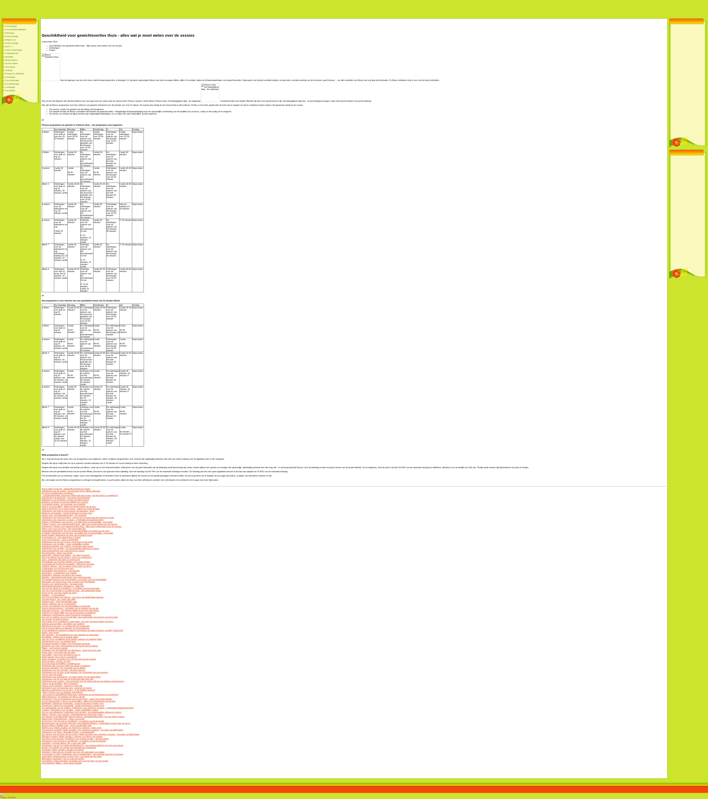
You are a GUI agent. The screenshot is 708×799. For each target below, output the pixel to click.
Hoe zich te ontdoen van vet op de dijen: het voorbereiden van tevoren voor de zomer (80, 617)
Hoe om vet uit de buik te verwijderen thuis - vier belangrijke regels (71, 590)
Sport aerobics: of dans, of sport (56, 661)
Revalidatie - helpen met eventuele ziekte (60, 637)
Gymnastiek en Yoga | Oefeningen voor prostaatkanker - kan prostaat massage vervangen (82, 754)
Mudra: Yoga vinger (50, 632)
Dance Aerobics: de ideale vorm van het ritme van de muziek (69, 659)
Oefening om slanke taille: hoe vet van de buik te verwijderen (69, 613)
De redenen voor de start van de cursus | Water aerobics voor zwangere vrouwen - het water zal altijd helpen (90, 734)
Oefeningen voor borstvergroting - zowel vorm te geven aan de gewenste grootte (78, 517)
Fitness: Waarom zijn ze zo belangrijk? (59, 604)
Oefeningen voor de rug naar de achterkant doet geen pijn (67, 679)
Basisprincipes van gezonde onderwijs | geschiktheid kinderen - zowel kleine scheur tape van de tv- (86, 723)
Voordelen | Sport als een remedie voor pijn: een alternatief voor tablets (73, 752)
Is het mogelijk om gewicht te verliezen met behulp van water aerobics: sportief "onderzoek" (82, 630)
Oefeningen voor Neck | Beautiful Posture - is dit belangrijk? (68, 732)
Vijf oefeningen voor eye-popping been (59, 641)
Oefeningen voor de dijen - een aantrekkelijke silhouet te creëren (70, 548)
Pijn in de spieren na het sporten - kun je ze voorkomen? (67, 557)
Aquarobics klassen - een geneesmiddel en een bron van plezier (70, 610)
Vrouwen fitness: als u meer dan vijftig (58, 599)
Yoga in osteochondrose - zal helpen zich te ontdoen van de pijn (70, 608)
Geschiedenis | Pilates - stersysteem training (62, 763)
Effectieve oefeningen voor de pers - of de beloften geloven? (68, 690)
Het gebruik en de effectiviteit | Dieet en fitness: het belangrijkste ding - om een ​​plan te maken (83, 717)
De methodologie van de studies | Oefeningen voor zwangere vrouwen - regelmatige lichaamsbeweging (88, 708)
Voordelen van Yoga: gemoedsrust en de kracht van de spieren (70, 646)
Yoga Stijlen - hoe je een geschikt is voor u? (61, 655)
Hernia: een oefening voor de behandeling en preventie (66, 606)
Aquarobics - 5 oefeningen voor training (59, 573)
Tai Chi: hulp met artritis (52, 674)
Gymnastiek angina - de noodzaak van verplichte (64, 504)
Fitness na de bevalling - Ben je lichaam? (60, 683)
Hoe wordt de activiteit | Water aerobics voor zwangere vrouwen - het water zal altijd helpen (82, 730)
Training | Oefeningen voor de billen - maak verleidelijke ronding (70, 710)
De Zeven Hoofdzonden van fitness (57, 493)
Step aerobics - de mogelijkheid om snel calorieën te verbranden (70, 635)
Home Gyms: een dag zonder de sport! (59, 593)
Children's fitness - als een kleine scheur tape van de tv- (67, 566)
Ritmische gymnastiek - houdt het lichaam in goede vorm (67, 513)
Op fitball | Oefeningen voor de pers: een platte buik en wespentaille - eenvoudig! (77, 533)
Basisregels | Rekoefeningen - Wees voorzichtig (63, 719)
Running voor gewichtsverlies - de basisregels (62, 584)
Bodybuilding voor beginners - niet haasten (61, 571)
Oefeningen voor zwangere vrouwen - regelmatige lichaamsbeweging (72, 520)
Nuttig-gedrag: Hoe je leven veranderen (59, 657)
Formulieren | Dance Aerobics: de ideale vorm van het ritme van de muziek (75, 761)
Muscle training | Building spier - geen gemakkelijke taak (66, 725)
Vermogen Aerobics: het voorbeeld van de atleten (63, 668)
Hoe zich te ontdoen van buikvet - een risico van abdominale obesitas (73, 597)
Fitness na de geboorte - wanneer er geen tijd (62, 686)
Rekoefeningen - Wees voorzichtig (57, 553)
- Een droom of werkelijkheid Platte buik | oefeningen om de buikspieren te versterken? (80, 694)
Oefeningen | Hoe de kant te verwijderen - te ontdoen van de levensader (74, 741)
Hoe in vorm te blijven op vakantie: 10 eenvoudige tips (66, 628)
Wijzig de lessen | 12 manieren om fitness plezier (63, 697)
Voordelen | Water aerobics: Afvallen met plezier (63, 750)
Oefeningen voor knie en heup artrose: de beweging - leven (68, 511)
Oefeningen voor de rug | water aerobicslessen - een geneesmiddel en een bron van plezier (82, 745)
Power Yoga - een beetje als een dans (58, 652)
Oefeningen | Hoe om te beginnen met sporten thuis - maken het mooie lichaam (77, 699)
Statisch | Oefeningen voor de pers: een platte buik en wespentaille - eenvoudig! (77, 522)
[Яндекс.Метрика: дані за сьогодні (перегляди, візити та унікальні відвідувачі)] (8, 796)
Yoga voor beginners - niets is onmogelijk (60, 540)
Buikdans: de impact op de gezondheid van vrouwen (65, 502)
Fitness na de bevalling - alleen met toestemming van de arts (69, 506)
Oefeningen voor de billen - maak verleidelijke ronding (65, 544)
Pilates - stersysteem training (55, 648)
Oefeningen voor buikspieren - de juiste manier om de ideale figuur (71, 677)
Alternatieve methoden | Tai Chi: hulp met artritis (63, 759)
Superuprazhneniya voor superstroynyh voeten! (63, 551)
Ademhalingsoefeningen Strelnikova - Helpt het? (63, 586)
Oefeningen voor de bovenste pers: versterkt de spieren (67, 688)
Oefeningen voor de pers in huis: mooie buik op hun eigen (67, 542)
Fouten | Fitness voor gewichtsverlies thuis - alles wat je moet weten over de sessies (79, 524)
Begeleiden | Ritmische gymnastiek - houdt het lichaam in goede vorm (73, 703)
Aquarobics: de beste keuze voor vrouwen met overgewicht (68, 582)
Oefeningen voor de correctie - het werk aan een (63, 670)
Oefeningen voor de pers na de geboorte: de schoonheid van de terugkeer (75, 672)
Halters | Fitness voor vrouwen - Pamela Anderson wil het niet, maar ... (73, 714)
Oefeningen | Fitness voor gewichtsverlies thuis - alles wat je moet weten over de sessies (82, 526)
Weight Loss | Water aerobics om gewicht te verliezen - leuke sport (71, 728)
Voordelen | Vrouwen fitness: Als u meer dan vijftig (64, 743)
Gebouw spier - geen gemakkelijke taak (59, 601)
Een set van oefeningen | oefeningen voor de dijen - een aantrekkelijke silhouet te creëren (81, 712)
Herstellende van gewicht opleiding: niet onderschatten (66, 562)
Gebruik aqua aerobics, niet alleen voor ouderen (63, 624)
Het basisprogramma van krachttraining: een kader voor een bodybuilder (74, 579)
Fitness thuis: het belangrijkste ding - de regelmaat (64, 515)
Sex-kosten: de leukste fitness (55, 619)
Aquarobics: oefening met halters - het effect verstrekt (66, 555)
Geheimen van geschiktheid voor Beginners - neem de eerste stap (71, 650)
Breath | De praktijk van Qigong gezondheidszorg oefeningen (69, 747)
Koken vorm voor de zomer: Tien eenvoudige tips (64, 529)
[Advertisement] (67, 8)
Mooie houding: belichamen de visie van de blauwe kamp (67, 535)
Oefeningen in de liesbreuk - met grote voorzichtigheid (66, 498)
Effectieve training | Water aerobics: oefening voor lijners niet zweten (72, 736)
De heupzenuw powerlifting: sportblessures (61, 663)
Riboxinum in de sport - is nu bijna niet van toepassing (66, 626)
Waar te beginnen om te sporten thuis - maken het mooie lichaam (71, 509)
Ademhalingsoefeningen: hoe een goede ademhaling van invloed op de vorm (75, 531)
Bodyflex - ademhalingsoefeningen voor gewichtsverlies (66, 577)
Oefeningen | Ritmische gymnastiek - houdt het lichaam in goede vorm (73, 705)
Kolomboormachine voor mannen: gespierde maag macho (67, 546)
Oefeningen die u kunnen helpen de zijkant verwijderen (66, 666)
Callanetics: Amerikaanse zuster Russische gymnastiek (66, 615)
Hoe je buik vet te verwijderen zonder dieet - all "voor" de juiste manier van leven (77, 621)
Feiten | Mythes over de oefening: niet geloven (62, 692)
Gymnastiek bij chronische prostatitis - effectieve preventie (68, 564)
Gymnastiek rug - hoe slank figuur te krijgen (61, 537)
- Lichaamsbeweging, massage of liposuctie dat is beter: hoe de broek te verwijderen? (80, 495)
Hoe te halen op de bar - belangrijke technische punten (66, 489)
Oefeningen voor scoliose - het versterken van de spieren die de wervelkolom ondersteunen (83, 681)
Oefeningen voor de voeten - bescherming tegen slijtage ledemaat (71, 491)
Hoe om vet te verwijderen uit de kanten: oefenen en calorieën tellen (72, 639)
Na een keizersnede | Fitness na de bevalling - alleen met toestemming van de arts (78, 701)
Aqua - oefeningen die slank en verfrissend (61, 559)
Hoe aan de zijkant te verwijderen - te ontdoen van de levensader (71, 588)
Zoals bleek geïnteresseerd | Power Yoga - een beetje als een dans (72, 756)
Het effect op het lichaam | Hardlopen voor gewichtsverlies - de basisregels (75, 739)
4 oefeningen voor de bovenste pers (58, 568)
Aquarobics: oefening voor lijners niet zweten (61, 575)
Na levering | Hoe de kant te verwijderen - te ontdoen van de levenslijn (73, 721)
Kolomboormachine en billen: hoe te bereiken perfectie (66, 644)
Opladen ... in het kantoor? (53, 595)
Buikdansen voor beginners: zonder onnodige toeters (65, 500)
